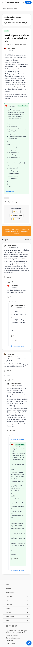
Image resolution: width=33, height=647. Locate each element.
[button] (9, 45)
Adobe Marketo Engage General (10, 8)
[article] (16, 263)
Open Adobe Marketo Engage (16, 22)
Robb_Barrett (11, 354)
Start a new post (18, 231)
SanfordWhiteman (13, 245)
